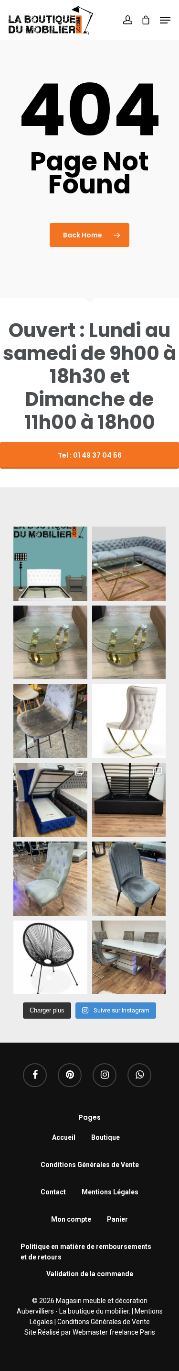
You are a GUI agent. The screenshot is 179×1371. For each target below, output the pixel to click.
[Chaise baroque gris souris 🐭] (50, 879)
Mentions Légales (110, 1192)
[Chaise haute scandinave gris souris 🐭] (50, 721)
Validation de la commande (89, 1274)
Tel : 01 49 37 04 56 (90, 455)
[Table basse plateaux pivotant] (50, 643)
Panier (117, 1219)
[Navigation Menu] (165, 20)
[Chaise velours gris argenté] (129, 879)
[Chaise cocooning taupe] (129, 721)
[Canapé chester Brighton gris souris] (129, 564)
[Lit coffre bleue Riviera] (50, 800)
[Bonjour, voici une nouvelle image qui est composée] (50, 564)
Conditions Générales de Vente (90, 1165)
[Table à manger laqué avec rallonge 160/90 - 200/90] (129, 958)
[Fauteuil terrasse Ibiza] (50, 958)
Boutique (105, 1137)
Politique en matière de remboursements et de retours (86, 1248)
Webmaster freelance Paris (114, 1332)
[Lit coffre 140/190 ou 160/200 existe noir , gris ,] (129, 800)
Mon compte (71, 1219)
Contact (53, 1192)
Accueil (63, 1137)
